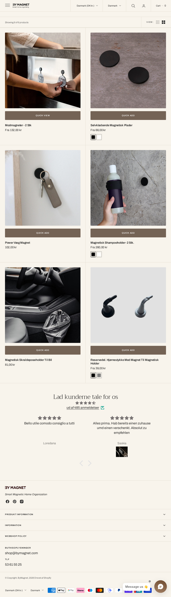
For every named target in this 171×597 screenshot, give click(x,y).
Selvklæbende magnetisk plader (111, 125)
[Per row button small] (163, 22)
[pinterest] (14, 501)
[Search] (133, 5)
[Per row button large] (157, 22)
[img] (85, 403)
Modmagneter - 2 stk (18, 125)
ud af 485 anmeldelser (83, 407)
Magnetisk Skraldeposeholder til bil (28, 360)
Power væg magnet (17, 242)
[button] (7, 6)
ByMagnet (23, 578)
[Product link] (42, 70)
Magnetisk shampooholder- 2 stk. (112, 242)
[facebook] (7, 501)
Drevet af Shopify (42, 578)
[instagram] (21, 501)
